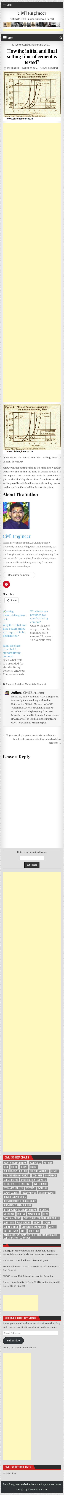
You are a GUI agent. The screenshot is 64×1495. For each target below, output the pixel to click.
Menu (9, 5)
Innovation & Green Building (17, 1205)
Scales (47, 1222)
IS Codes (44, 1209)
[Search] (61, 37)
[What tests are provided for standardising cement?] (44, 626)
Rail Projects (23, 1222)
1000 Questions (22, 44)
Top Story (34, 1231)
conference (50, 1175)
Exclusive (42, 1188)
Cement (41, 684)
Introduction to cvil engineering (20, 1209)
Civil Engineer (32, 13)
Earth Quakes (40, 1184)
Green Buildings (47, 1192)
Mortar (21, 1214)
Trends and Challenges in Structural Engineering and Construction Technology (30, 1236)
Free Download (29, 1192)
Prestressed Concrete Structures (41, 1218)
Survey (52, 1226)
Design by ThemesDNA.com (31, 1489)
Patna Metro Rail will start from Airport (25, 1260)
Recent (37, 1222)
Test (23, 1231)
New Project (34, 1214)
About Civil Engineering (15, 1162)
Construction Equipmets (33, 1179)
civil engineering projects (17, 1175)
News (45, 1214)
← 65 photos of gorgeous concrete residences (29, 735)
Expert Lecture (11, 1192)
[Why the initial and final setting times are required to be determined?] (15, 616)
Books (14, 1167)
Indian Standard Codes (15, 1197)
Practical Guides (12, 1218)
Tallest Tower (11, 1231)
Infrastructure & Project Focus (20, 1201)
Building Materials (40, 44)
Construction (11, 1179)
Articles (48, 1162)
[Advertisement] (32, 262)
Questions (9, 1222)
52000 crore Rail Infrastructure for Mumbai (28, 1276)
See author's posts (19, 575)
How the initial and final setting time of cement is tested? (32, 56)
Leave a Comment (50, 68)
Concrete (37, 1175)
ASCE (6, 1167)
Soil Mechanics (11, 1226)
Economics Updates (13, 1188)
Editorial (30, 1188)
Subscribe (13, 1340)
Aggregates (35, 1162)
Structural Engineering (33, 1226)
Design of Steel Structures (17, 1184)
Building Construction (15, 1171)
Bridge (33, 1167)
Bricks (24, 1167)
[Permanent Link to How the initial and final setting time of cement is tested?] (32, 96)
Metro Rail (9, 1214)
